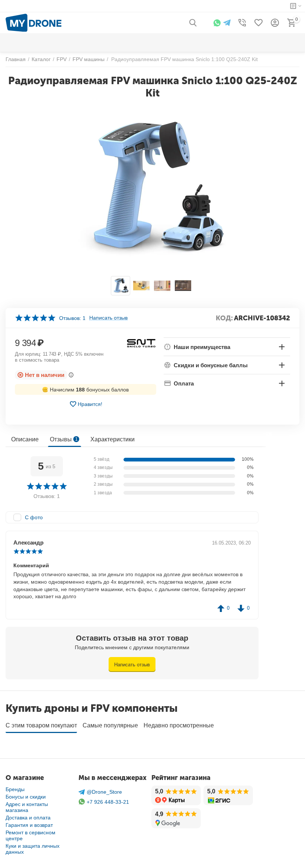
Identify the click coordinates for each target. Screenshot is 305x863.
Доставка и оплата (28, 818)
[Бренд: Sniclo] (141, 343)
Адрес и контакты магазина (27, 807)
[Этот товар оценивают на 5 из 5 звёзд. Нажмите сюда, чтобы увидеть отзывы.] (35, 318)
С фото (34, 517)
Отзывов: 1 (72, 318)
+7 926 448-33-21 (108, 802)
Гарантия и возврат (29, 825)
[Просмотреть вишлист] (258, 23)
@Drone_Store (104, 792)
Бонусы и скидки (26, 797)
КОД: (224, 318)
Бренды (15, 789)
